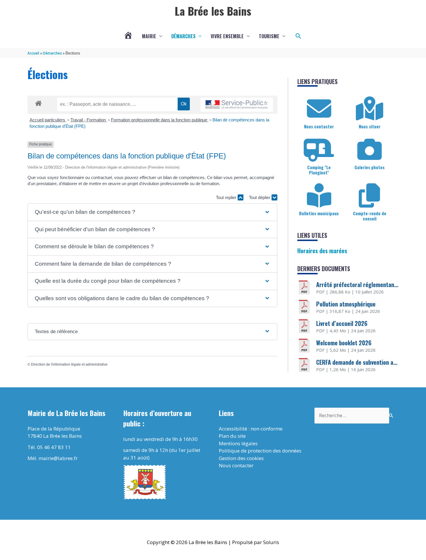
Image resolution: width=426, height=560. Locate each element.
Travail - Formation (88, 119)
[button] (298, 36)
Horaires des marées (322, 250)
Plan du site (232, 436)
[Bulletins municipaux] (319, 195)
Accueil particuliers (48, 119)
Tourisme (269, 36)
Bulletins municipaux (319, 213)
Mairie (149, 36)
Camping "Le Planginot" (319, 170)
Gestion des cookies (241, 458)
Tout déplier (260, 197)
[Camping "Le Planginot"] (319, 149)
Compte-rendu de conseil (369, 216)
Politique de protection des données (260, 450)
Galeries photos (369, 167)
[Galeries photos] (369, 149)
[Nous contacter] (319, 108)
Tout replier (227, 197)
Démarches (183, 36)
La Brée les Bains (213, 11)
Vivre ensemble (227, 36)
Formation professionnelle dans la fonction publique (159, 119)
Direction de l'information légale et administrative (69, 364)
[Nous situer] (369, 108)
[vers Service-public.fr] (237, 105)
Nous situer (370, 126)
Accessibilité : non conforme (251, 428)
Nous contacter (319, 126)
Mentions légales (238, 443)
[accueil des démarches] (38, 102)
